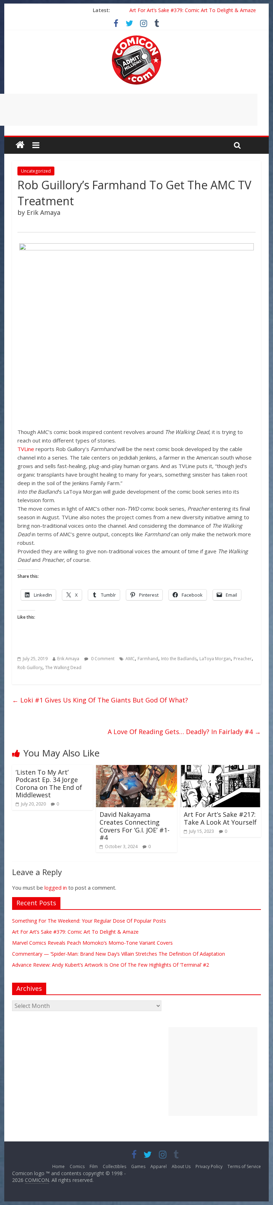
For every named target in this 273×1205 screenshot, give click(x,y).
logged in (55, 887)
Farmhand (148, 659)
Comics (77, 1166)
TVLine (25, 448)
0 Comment (102, 659)
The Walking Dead (63, 667)
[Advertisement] (212, 1071)
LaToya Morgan (215, 659)
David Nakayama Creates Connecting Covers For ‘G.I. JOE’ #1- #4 (135, 826)
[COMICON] (136, 38)
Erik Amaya (68, 659)
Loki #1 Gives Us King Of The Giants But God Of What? (100, 700)
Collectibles (114, 1166)
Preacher (243, 659)
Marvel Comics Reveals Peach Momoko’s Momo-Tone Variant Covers (92, 942)
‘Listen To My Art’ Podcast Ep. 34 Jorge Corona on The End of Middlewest (49, 783)
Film (94, 1166)
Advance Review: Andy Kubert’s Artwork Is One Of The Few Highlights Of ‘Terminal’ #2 (110, 964)
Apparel (158, 1166)
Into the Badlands (179, 659)
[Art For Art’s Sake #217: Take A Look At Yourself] (220, 769)
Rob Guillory (29, 667)
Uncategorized (36, 171)
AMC (130, 659)
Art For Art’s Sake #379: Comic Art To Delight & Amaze (192, 10)
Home (58, 1166)
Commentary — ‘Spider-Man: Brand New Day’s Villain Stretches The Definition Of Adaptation (118, 953)
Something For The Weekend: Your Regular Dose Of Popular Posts (89, 920)
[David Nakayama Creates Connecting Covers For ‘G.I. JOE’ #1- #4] (136, 769)
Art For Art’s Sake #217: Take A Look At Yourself (220, 818)
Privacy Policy (209, 1166)
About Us (181, 1166)
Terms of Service (244, 1166)
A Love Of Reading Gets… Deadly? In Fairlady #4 (184, 731)
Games (138, 1166)
